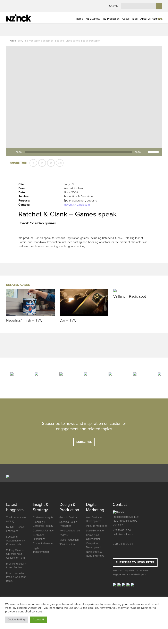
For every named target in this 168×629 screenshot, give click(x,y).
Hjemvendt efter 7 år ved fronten (16, 565)
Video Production (69, 539)
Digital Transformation (41, 550)
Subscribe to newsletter (135, 562)
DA (153, 19)
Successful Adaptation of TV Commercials (15, 540)
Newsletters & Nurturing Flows (95, 553)
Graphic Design (68, 517)
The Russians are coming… (16, 519)
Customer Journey (43, 530)
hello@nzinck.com (123, 534)
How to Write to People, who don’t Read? (16, 577)
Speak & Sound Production (68, 524)
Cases (125, 18)
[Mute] (145, 152)
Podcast (63, 535)
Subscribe (84, 442)
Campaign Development (93, 545)
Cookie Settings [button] (17, 619)
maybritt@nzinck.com (77, 204)
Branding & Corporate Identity (43, 524)
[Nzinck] (24, 18)
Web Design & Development (94, 519)
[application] (84, 152)
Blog (134, 18)
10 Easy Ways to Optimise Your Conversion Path (15, 554)
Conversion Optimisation (93, 537)
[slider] (154, 151)
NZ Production (111, 18)
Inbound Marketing (96, 526)
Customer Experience (39, 537)
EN (160, 19)
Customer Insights (43, 517)
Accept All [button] (38, 619)
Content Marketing (43, 543)
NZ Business (93, 18)
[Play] (11, 152)
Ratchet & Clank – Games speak (67, 214)
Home (79, 18)
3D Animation (67, 544)
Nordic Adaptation (69, 530)
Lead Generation (95, 530)
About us (145, 18)
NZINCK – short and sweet (15, 529)
